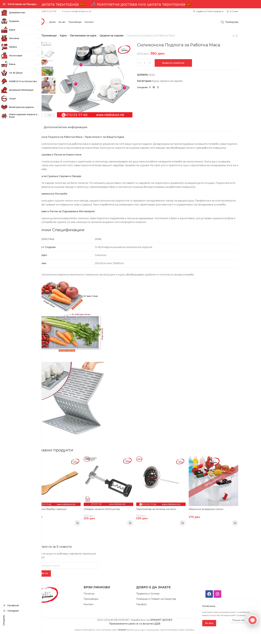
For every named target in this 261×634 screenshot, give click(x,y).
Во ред (209, 623)
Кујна (63, 35)
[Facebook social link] (150, 87)
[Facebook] (209, 594)
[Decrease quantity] (139, 63)
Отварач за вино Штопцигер (102, 509)
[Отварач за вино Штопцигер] (108, 481)
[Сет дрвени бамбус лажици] (56, 481)
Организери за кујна (83, 35)
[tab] (65, 127)
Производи (49, 35)
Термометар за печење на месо (156, 509)
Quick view (75, 462)
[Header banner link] (134, 4)
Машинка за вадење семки (206, 509)
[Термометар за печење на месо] (161, 481)
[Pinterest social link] (154, 87)
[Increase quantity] (150, 63)
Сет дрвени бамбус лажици (49, 509)
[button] (77, 523)
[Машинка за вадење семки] (213, 481)
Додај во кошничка (173, 63)
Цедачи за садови (112, 35)
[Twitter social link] (158, 87)
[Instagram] (217, 594)
